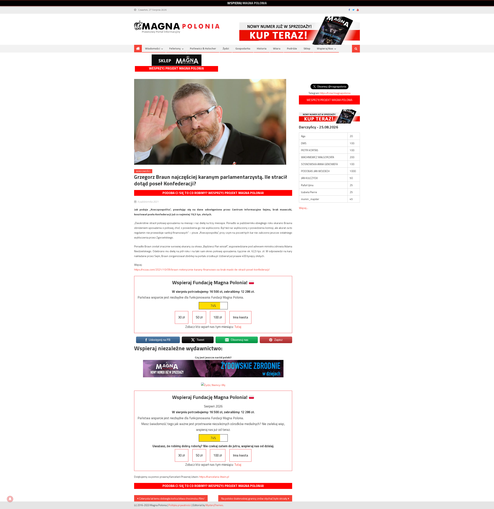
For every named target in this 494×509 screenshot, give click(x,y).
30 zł (181, 317)
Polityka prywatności (179, 505)
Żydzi (226, 48)
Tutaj (237, 326)
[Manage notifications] (10, 499)
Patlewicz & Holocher (203, 48)
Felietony (175, 48)
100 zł (217, 317)
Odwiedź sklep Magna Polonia (176, 60)
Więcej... (303, 208)
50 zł (199, 317)
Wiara (276, 48)
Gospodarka (242, 48)
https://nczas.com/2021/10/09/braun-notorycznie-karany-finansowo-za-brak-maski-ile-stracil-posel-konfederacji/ (202, 269)
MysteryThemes (214, 505)
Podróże (292, 48)
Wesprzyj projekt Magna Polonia (176, 68)
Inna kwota (240, 317)
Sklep (307, 48)
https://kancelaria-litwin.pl (214, 477)
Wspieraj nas (325, 48)
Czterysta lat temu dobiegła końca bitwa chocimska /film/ (172, 498)
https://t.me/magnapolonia (335, 93)
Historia (261, 48)
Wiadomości (152, 48)
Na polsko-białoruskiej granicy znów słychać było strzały (254, 498)
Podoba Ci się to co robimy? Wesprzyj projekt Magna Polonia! (213, 192)
